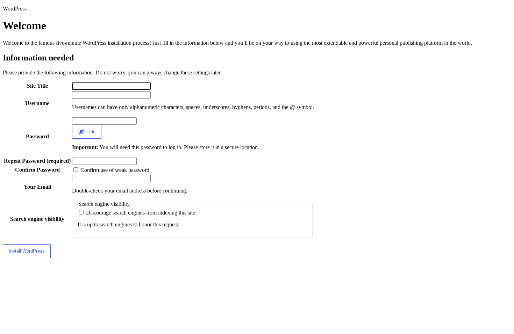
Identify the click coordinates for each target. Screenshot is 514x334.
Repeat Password (37, 161)
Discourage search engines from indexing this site (140, 213)
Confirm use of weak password (114, 170)
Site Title (37, 86)
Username (37, 103)
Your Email (37, 187)
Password (37, 136)
